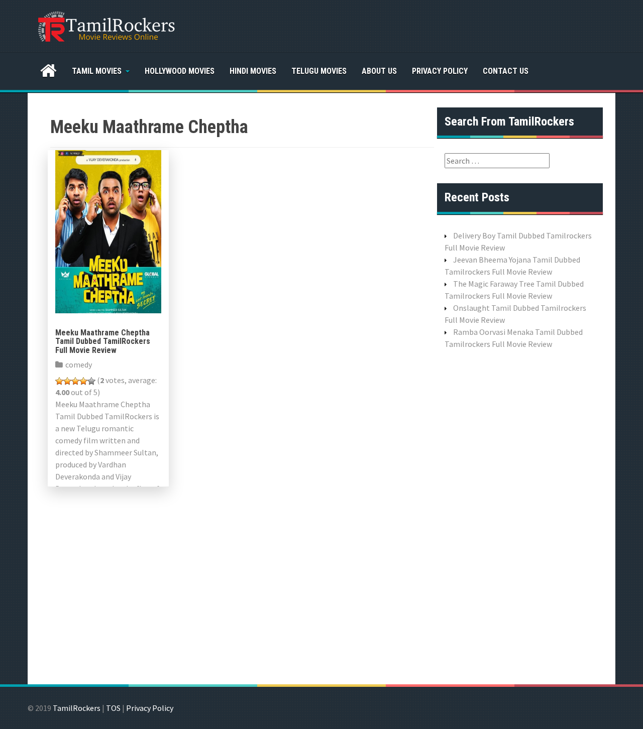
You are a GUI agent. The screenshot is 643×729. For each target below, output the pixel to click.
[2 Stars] (67, 381)
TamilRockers (76, 708)
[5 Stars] (91, 381)
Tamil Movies (97, 71)
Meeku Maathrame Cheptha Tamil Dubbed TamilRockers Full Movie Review (102, 341)
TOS (113, 708)
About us (379, 71)
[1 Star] (59, 381)
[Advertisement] (520, 515)
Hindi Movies (253, 71)
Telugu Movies (319, 71)
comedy (78, 364)
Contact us (505, 71)
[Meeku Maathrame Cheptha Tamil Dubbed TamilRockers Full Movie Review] (108, 230)
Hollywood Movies (180, 71)
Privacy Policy (440, 71)
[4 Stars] (83, 381)
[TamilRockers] (105, 25)
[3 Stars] (75, 381)
